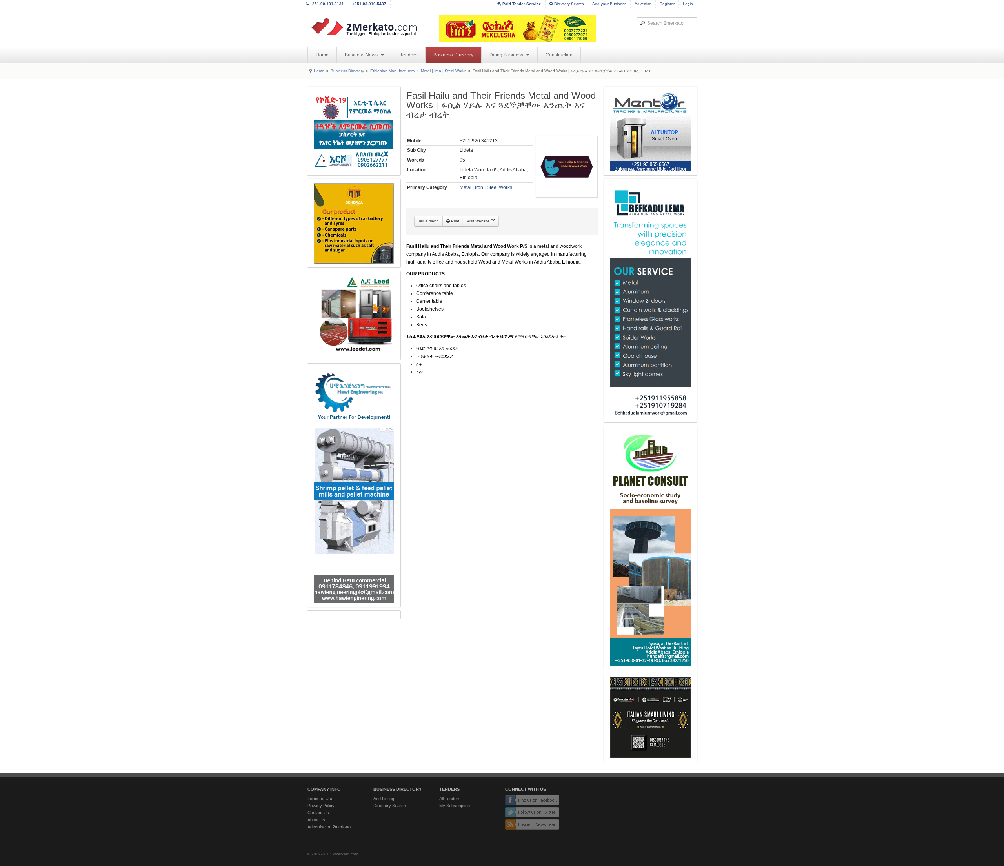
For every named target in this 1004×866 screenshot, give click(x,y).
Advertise (643, 4)
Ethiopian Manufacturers (392, 71)
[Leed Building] (354, 315)
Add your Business (609, 4)
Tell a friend (428, 221)
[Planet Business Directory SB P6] (650, 548)
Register (667, 4)
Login (688, 4)
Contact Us (318, 812)
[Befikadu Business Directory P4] (650, 300)
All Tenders (449, 798)
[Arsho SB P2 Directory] (354, 131)
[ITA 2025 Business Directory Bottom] (650, 717)
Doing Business (506, 55)
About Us (316, 819)
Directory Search (568, 4)
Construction (559, 55)
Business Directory (453, 55)
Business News (362, 55)
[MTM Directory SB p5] (354, 223)
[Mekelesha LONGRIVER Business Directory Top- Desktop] (517, 28)
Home (322, 55)
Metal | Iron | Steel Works (443, 71)
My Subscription (454, 805)
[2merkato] (369, 27)
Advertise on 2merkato (329, 826)
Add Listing (383, 798)
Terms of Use (320, 798)
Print (454, 221)
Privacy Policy (321, 805)
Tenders (408, 55)
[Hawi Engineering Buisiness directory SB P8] (354, 485)
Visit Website (479, 221)
